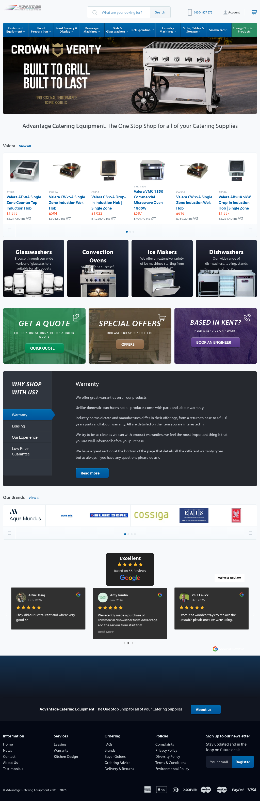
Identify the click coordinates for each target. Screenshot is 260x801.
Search (160, 12)
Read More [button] (24, 631)
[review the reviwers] (78, 595)
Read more (90, 473)
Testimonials (13, 768)
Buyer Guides (115, 756)
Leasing (18, 425)
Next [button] (250, 230)
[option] (130, 73)
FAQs (108, 744)
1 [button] (127, 232)
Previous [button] (9, 230)
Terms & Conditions (170, 762)
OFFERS (128, 344)
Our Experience (25, 437)
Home (8, 744)
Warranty (19, 414)
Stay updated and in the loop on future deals (226, 746)
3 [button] (134, 232)
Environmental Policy (172, 768)
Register (245, 761)
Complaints (164, 744)
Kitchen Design (66, 756)
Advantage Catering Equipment (27, 790)
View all (25, 146)
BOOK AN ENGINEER (213, 342)
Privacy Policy (166, 750)
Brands (110, 750)
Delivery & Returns (119, 768)
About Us (10, 762)
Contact (9, 756)
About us (204, 709)
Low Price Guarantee (21, 451)
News (7, 750)
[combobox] (129, 12)
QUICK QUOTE (42, 348)
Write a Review (229, 577)
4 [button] (135, 534)
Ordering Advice (118, 762)
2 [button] (130, 232)
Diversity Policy (167, 756)
